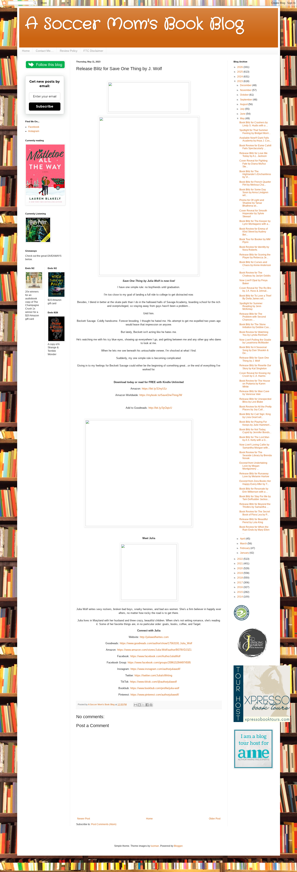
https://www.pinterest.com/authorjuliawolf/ (154, 694)
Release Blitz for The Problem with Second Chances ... (252, 316)
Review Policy (68, 50)
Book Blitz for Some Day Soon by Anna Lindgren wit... (253, 192)
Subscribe (44, 106)
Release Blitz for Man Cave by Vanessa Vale (254, 393)
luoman (155, 846)
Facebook (33, 127)
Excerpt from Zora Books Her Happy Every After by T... (255, 482)
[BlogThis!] (139, 705)
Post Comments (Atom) (103, 824)
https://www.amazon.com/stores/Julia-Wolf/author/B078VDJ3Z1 (154, 649)
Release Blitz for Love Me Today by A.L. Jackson (253, 154)
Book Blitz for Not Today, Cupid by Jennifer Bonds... (255, 431)
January (245, 552)
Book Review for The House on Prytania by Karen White (254, 383)
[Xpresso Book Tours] (262, 721)
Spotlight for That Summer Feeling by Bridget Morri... (255, 131)
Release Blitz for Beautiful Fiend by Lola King (253, 521)
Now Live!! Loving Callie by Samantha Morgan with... (254, 446)
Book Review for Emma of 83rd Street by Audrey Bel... (253, 231)
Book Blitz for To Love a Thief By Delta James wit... (255, 297)
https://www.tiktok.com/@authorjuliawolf (153, 681)
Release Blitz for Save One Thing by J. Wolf (254, 359)
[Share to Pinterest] (151, 705)
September (246, 99)
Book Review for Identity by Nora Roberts (254, 248)
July (242, 109)
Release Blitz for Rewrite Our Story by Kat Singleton (255, 367)
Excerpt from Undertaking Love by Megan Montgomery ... (253, 465)
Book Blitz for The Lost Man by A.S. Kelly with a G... (254, 438)
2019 (240, 573)
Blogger (178, 846)
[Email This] (136, 705)
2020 (240, 568)
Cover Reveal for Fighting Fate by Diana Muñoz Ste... (253, 163)
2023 (240, 81)
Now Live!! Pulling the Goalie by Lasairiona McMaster (255, 341)
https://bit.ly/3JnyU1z (154, 388)
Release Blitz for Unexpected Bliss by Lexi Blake (255, 400)
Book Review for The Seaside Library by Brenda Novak (255, 455)
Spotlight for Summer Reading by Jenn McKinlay (250, 306)
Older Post (214, 818)
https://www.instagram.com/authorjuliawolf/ (155, 668)
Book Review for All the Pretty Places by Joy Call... (255, 408)
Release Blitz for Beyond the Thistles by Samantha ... (255, 505)
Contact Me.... (45, 50)
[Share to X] (143, 705)
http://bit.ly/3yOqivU (160, 407)
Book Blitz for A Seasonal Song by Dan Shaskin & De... (254, 350)
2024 (240, 76)
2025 (240, 71)
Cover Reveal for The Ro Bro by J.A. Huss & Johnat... (255, 289)
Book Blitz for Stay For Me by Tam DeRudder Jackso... (255, 498)
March (244, 543)
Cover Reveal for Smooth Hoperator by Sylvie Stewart (253, 213)
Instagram (33, 131)
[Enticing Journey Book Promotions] (253, 657)
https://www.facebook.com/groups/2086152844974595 (159, 662)
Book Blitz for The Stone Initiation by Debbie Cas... (255, 326)
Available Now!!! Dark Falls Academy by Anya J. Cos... (255, 139)
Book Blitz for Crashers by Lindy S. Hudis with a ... (253, 124)
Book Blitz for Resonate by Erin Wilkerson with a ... (253, 490)
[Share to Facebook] (147, 705)
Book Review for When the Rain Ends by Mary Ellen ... (254, 530)
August (244, 104)
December (246, 85)
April (243, 538)
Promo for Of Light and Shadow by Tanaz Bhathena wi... (251, 203)
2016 (240, 587)
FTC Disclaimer (93, 50)
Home (26, 50)
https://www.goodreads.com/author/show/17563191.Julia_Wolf (155, 643)
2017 (240, 582)
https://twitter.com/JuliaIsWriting (153, 675)
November (246, 90)
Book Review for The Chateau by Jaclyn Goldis (255, 274)
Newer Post (83, 818)
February (245, 548)
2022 (240, 558)
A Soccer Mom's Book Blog (134, 24)
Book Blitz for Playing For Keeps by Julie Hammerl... (255, 423)
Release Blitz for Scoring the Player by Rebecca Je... (255, 256)
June (243, 113)
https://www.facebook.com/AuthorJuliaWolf (155, 656)
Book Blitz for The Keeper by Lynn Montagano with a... (255, 222)
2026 (240, 67)
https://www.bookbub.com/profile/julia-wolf (154, 688)
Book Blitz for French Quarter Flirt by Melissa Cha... (255, 183)
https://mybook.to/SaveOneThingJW (160, 395)
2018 (240, 577)
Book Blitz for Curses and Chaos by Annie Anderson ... (255, 265)
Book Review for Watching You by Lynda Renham (253, 333)
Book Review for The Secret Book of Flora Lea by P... (254, 513)
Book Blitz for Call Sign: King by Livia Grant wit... (255, 415)
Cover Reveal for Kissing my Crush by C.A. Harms (255, 374)
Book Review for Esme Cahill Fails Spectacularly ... (255, 147)
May (242, 118)
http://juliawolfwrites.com (154, 637)
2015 (240, 592)
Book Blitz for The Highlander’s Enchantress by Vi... (255, 174)
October (244, 94)
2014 (240, 596)
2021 (240, 563)
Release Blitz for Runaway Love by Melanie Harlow (254, 475)
